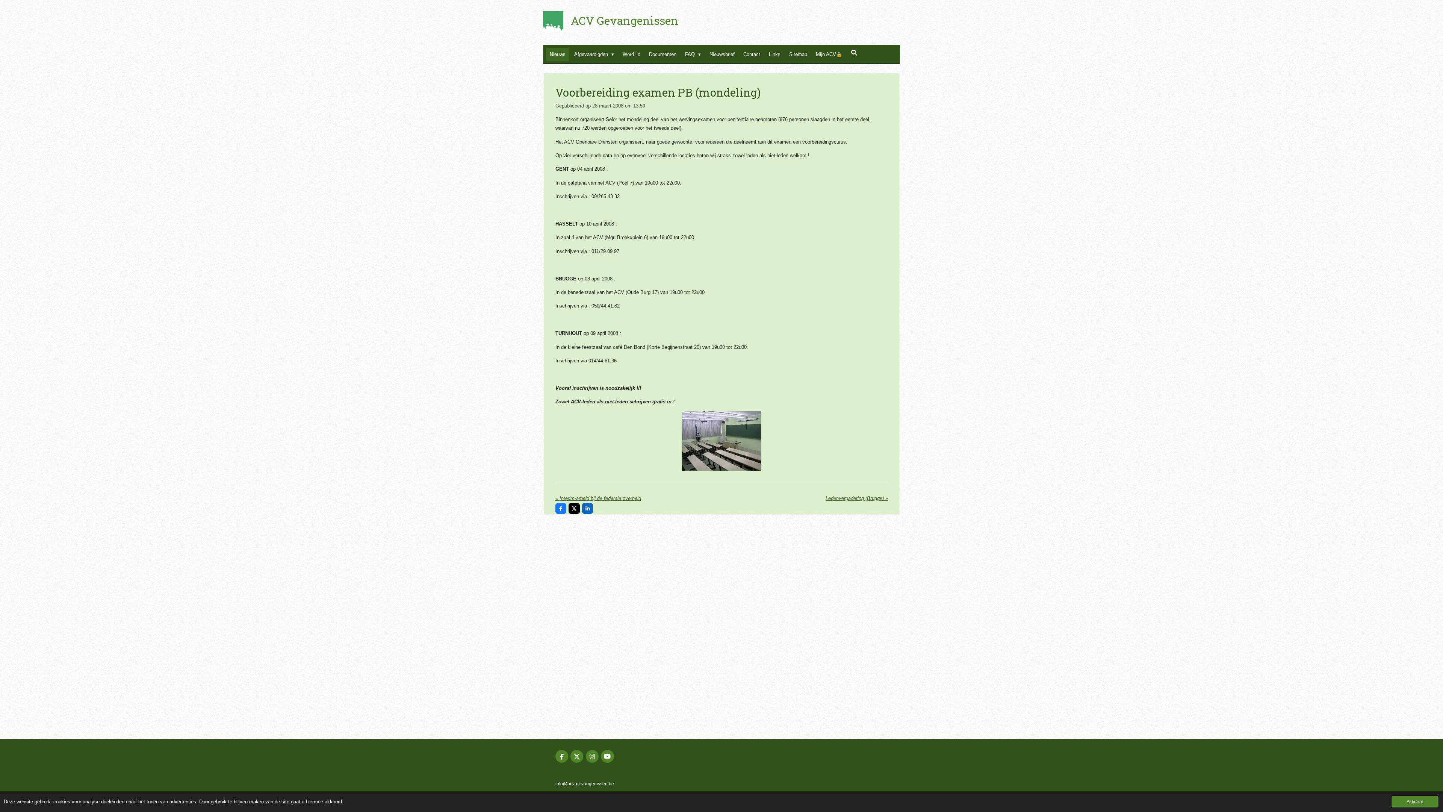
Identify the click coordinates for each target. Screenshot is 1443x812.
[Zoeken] (854, 53)
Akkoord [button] (1415, 801)
